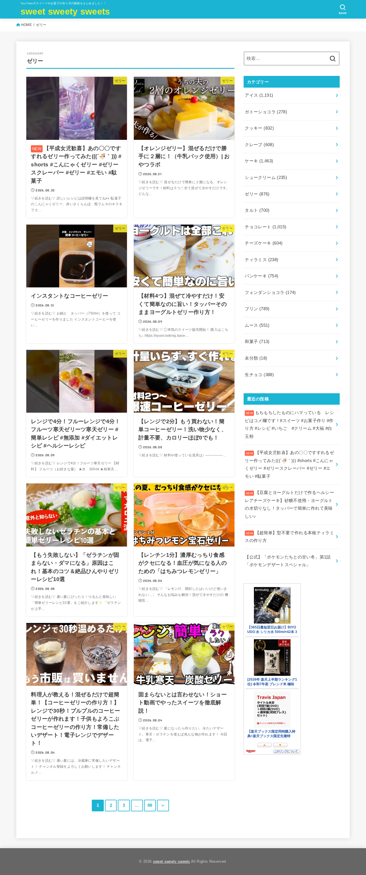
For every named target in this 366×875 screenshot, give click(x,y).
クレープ (259, 144)
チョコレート (265, 227)
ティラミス (261, 259)
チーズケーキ (264, 243)
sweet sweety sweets (65, 12)
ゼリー (257, 194)
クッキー (259, 128)
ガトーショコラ (266, 112)
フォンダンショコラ (270, 292)
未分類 (256, 358)
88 (150, 805)
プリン (257, 309)
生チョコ (259, 374)
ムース (257, 325)
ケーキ (259, 161)
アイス (259, 95)
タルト (257, 210)
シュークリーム (266, 177)
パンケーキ (261, 276)
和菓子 (257, 341)
